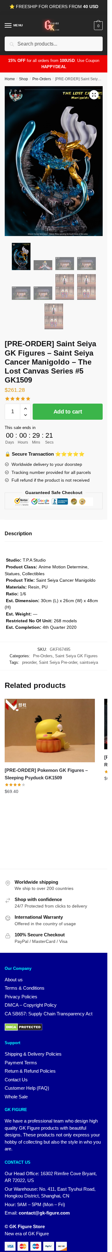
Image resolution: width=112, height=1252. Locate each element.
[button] (94, 94)
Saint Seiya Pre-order (58, 662)
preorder (29, 662)
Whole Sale (16, 1096)
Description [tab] (18, 533)
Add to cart (68, 412)
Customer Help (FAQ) (27, 1088)
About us (14, 979)
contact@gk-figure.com (44, 1212)
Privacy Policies (21, 996)
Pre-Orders (41, 79)
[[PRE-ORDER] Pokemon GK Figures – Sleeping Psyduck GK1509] (50, 730)
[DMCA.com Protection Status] (23, 1029)
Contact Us (16, 1079)
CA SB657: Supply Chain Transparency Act (48, 1013)
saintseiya (89, 662)
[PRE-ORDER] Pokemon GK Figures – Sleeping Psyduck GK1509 (46, 774)
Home (10, 79)
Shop (23, 79)
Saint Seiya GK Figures (76, 656)
